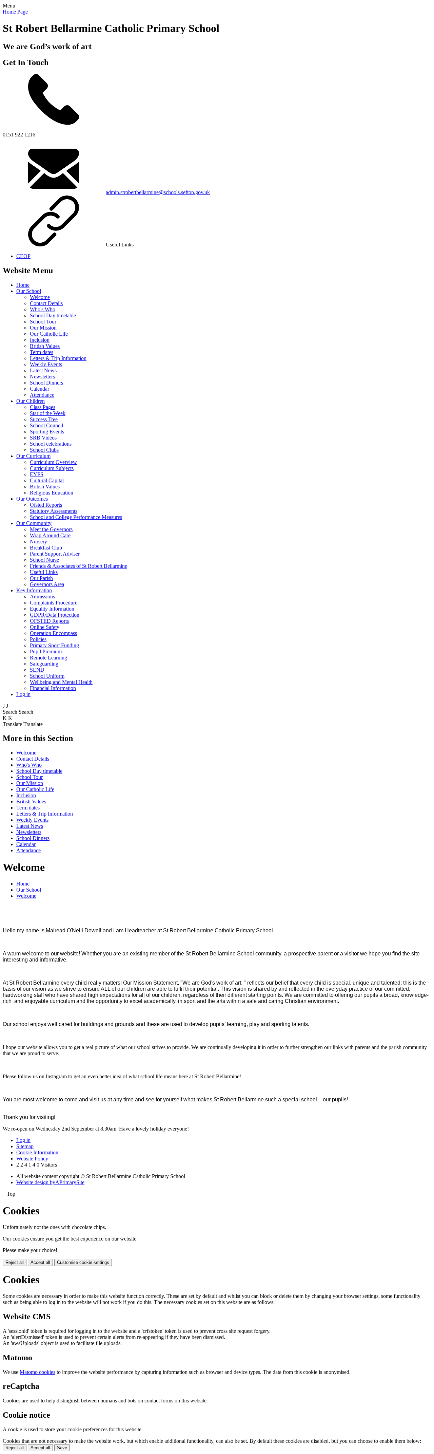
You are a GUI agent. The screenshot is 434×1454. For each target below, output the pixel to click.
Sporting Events (47, 431)
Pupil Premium (46, 651)
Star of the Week (47, 413)
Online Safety (44, 627)
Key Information (34, 590)
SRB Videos (43, 438)
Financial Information (53, 688)
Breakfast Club (46, 548)
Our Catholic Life (49, 334)
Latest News (43, 370)
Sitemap (25, 1146)
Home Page (15, 12)
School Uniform (47, 676)
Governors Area (47, 584)
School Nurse (44, 560)
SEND (37, 670)
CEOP (23, 256)
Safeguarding (44, 664)
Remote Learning (48, 657)
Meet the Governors (51, 529)
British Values (45, 346)
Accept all (40, 1262)
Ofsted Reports (46, 505)
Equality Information (52, 609)
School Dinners (46, 383)
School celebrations (51, 444)
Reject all (14, 1262)
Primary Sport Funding (54, 645)
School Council (46, 425)
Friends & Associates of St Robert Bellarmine (78, 566)
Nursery (38, 541)
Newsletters (42, 376)
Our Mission (43, 328)
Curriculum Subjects (52, 468)
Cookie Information (37, 1152)
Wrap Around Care (50, 535)
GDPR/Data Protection (54, 615)
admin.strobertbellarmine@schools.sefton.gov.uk (158, 192)
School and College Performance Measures (76, 517)
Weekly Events (46, 364)
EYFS (36, 474)
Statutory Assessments (53, 511)
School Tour (43, 321)
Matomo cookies (37, 1372)
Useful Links (44, 572)
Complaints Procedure (53, 602)
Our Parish (41, 578)
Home (22, 285)
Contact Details (46, 303)
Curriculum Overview (53, 462)
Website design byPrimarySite (50, 1182)
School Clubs (44, 450)
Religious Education (51, 493)
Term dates (41, 352)
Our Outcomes (32, 499)
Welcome (40, 297)
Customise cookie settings (83, 1262)
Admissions (42, 596)
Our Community (34, 523)
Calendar (39, 389)
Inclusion (40, 340)
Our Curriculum (33, 456)
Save (62, 1447)
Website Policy (32, 1158)
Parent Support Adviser (55, 554)
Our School (28, 291)
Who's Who (42, 309)
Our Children (30, 401)
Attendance (42, 395)
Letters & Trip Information (58, 358)
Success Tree (44, 419)
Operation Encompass (53, 633)
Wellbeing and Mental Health (61, 682)
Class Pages (42, 407)
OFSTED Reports (49, 621)
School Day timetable (53, 315)
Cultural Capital (47, 480)
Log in (23, 694)
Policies (38, 639)
